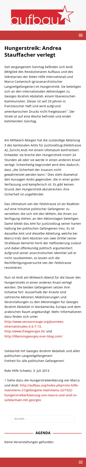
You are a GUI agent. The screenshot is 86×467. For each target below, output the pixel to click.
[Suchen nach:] (43, 419)
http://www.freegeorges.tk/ (24, 331)
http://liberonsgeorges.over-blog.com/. (33, 336)
